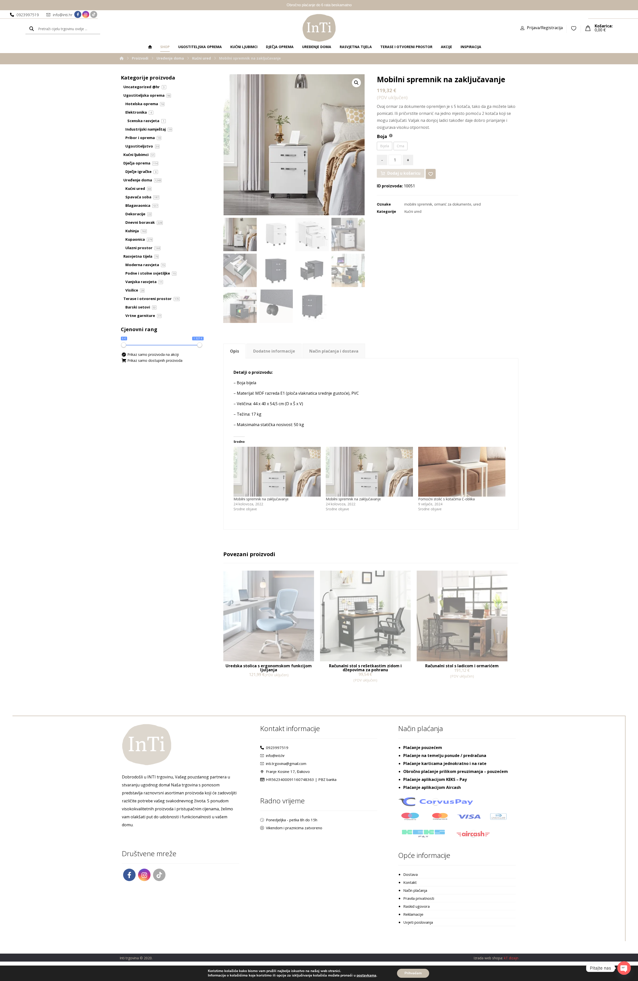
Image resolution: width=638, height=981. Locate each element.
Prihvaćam (413, 973)
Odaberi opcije (243, 685)
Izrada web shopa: (488, 958)
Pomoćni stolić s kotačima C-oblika (446, 499)
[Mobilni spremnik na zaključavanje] (277, 472)
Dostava (410, 874)
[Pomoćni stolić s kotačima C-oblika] (461, 472)
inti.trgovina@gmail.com (286, 763)
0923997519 (277, 747)
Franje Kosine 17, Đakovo (288, 771)
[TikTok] (93, 14)
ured (477, 204)
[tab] (234, 351)
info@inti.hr (275, 755)
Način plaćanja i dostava (333, 351)
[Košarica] (588, 27)
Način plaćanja (415, 890)
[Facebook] (77, 14)
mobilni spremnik (418, 204)
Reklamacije (413, 914)
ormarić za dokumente (452, 204)
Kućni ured (412, 211)
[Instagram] (85, 14)
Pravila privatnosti (418, 898)
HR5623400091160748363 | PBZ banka (301, 779)
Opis (234, 351)
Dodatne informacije (274, 351)
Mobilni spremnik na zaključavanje (261, 499)
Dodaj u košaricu (403, 173)
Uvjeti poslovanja (418, 922)
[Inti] (122, 58)
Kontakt (410, 882)
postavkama (366, 975)
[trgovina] (319, 28)
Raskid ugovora (416, 906)
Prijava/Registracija (545, 27)
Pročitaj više (435, 686)
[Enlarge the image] (356, 82)
